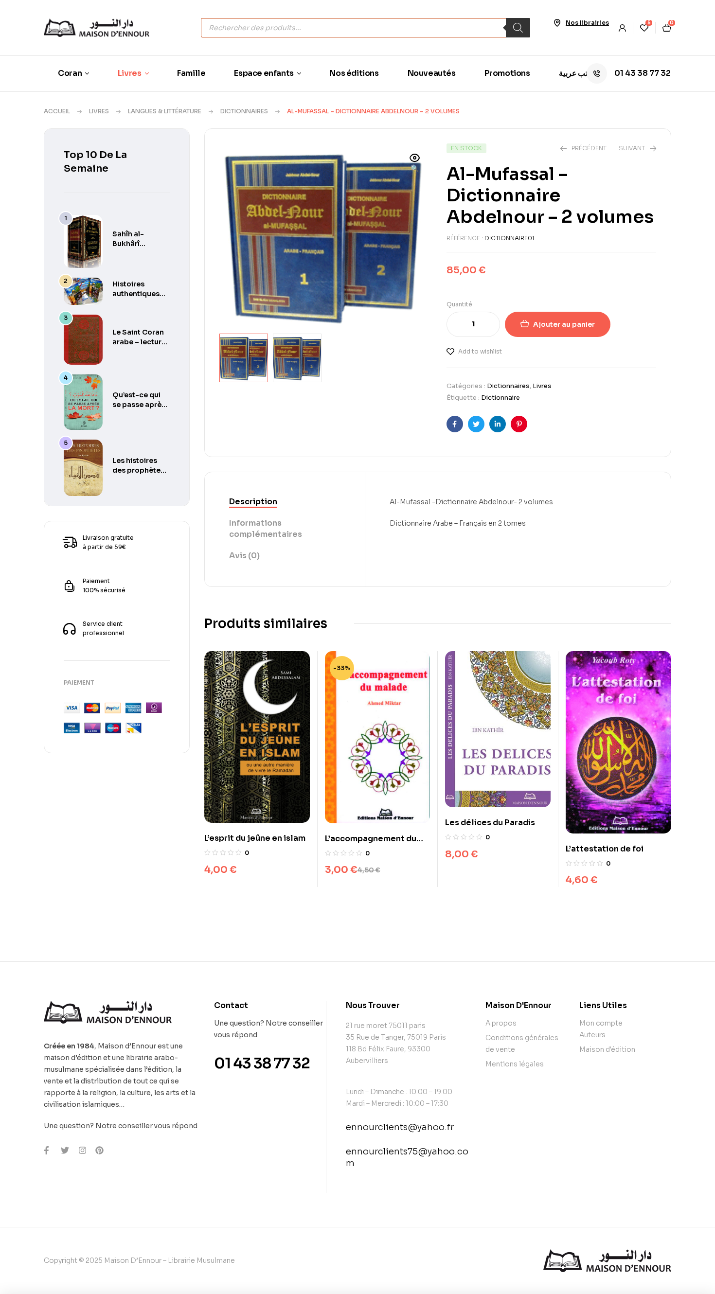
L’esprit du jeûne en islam (254, 838)
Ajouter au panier (564, 324)
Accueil (57, 111)
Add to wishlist (480, 351)
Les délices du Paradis (490, 822)
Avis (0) (244, 555)
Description (253, 501)
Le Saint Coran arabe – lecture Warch (139, 342)
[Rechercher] (518, 27)
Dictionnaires (244, 111)
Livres (99, 111)
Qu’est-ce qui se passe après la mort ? (138, 404)
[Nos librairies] (557, 23)
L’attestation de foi (605, 849)
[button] (415, 164)
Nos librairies (587, 22)
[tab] (284, 502)
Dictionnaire (500, 397)
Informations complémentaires (265, 528)
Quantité (459, 304)
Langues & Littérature (164, 111)
